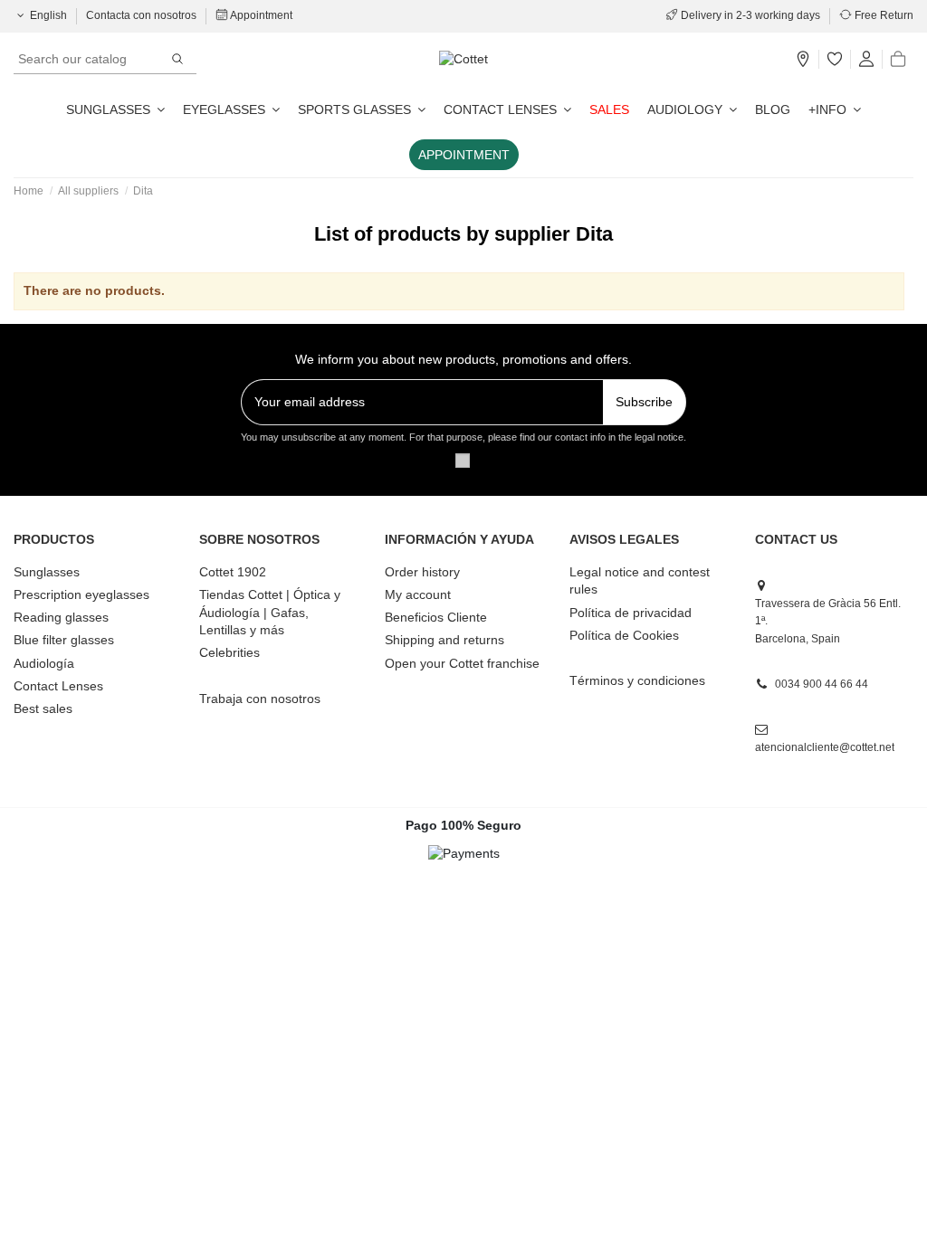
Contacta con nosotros (142, 15)
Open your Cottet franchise (462, 663)
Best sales (43, 708)
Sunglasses (47, 572)
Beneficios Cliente (436, 617)
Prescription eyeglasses (81, 594)
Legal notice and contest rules (639, 581)
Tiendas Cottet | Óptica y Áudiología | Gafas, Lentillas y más (269, 612)
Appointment (260, 15)
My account (418, 594)
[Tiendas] (803, 60)
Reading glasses (61, 617)
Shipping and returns (444, 639)
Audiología (44, 663)
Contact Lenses (58, 686)
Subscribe (644, 402)
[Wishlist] (835, 60)
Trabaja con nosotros (259, 698)
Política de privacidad (630, 612)
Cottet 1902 (232, 572)
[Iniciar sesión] (866, 60)
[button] (834, 109)
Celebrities (229, 652)
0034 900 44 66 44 (821, 684)
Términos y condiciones (637, 680)
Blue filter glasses (64, 639)
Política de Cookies (624, 635)
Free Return (882, 15)
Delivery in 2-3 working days (750, 15)
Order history (422, 572)
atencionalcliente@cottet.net (824, 747)
